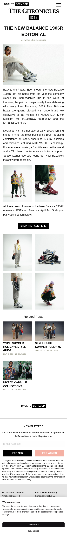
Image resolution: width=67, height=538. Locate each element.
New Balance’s (55, 155)
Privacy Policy (15, 466)
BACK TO (16, 4)
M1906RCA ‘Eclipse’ (15, 123)
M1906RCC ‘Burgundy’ (36, 119)
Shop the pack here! (33, 226)
